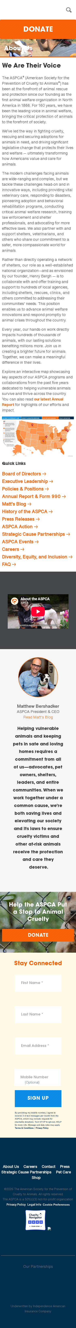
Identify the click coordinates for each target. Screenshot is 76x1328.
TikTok (59, 1241)
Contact (48, 1166)
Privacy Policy (42, 1128)
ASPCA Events (17, 541)
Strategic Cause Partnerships (33, 534)
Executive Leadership (25, 481)
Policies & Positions (23, 489)
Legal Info (34, 1204)
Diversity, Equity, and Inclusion (34, 556)
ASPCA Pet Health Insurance (38, 1296)
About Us (11, 1166)
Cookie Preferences (56, 1204)
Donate (38, 29)
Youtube (38, 1241)
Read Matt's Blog (38, 717)
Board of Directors (21, 473)
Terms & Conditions (24, 1128)
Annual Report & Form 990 (31, 496)
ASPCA (38, 1153)
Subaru (38, 1279)
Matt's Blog (14, 504)
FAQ (6, 564)
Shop (36, 1177)
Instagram (48, 1241)
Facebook (17, 1241)
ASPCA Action (17, 526)
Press (65, 1166)
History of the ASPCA (24, 511)
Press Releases (18, 519)
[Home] (39, 10)
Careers (10, 549)
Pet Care (63, 1172)
